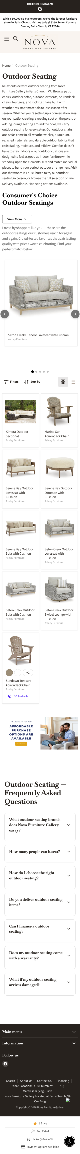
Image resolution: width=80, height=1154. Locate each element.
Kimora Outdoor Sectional (17, 433)
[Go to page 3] (40, 372)
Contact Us (44, 1081)
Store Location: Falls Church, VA (33, 1086)
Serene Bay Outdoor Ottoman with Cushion (58, 492)
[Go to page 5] (48, 372)
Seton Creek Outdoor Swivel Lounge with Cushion (59, 614)
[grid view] (63, 382)
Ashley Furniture (17, 339)
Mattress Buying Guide (37, 1091)
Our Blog (40, 1101)
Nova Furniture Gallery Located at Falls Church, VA (37, 1096)
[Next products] (75, 314)
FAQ (61, 1086)
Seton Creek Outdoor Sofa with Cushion (20, 612)
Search (10, 1081)
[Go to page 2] (36, 372)
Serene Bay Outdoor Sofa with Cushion (19, 551)
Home (6, 65)
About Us (26, 1081)
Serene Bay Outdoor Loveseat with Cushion (19, 492)
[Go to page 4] (44, 372)
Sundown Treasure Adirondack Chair (18, 682)
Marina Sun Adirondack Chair (57, 433)
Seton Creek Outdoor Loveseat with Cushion (38, 335)
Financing (62, 1081)
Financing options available (47, 184)
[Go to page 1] (32, 371)
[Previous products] (4, 314)
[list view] (73, 382)
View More (14, 219)
